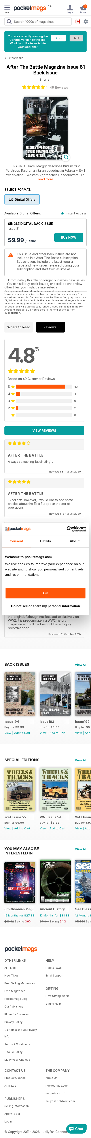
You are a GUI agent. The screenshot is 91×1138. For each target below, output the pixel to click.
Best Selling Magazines (19, 983)
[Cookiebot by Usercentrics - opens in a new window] (66, 529)
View (7, 733)
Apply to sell (12, 1113)
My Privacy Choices (17, 1059)
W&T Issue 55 (15, 817)
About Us (51, 1078)
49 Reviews (59, 87)
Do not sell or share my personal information (45, 606)
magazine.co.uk (56, 1093)
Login (8, 1121)
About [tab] (75, 541)
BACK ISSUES (16, 664)
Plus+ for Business (16, 1014)
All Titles (10, 967)
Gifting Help (53, 1003)
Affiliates (10, 1085)
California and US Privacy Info (20, 1033)
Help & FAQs (54, 967)
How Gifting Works (58, 996)
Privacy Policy (13, 1022)
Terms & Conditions (17, 1044)
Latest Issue (15, 58)
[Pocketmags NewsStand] (28, 8)
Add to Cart (22, 733)
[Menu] (7, 8)
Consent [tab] (16, 541)
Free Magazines (14, 991)
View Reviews (44, 430)
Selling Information (16, 1106)
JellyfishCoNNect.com (60, 1101)
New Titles (11, 975)
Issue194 (11, 722)
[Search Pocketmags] (9, 22)
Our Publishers (13, 1006)
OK (45, 593)
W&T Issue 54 (50, 817)
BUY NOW (68, 237)
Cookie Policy (13, 1052)
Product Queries (15, 1078)
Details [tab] (45, 541)
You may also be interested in (21, 848)
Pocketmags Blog (16, 998)
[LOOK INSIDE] (45, 158)
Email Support (54, 975)
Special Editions (21, 760)
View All (81, 664)
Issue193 (47, 722)
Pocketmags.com (57, 1085)
